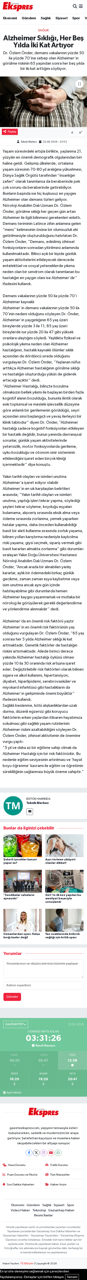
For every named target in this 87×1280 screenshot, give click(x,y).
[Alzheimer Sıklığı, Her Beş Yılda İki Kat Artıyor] (43, 101)
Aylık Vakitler (13, 1092)
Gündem (29, 18)
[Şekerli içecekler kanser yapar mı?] (22, 845)
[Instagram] (43, 1152)
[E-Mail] (29, 811)
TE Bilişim (26, 1263)
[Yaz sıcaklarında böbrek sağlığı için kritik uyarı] (64, 920)
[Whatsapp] (58, 1152)
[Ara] (75, 6)
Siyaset (61, 18)
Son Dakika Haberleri (20, 1184)
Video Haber (20, 1210)
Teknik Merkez (29, 142)
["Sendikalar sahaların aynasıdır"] (22, 881)
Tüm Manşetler (60, 1174)
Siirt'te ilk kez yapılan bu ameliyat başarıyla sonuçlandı (63, 898)
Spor (76, 18)
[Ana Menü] (81, 6)
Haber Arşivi (58, 1184)
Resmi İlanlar (43, 1215)
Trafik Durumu (59, 1165)
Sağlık (46, 18)
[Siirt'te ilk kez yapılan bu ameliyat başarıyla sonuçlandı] (64, 881)
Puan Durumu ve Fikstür (22, 1174)
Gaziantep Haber (61, 1210)
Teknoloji (39, 1210)
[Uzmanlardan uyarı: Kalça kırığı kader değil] (22, 920)
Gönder (12, 997)
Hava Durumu (16, 1165)
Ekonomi (10, 18)
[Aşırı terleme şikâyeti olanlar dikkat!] (64, 845)
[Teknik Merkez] (13, 805)
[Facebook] (29, 1152)
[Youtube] (51, 1152)
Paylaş (12, 131)
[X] (36, 1152)
